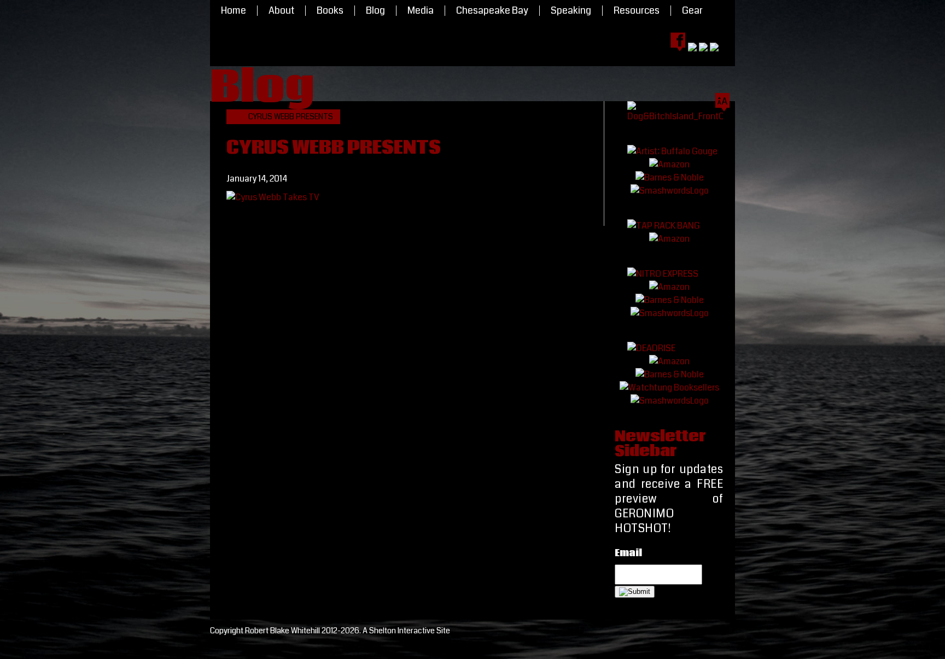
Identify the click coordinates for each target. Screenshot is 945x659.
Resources (637, 10)
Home (233, 10)
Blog (375, 10)
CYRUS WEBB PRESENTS (290, 117)
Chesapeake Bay (492, 10)
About (281, 10)
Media (420, 10)
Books (330, 10)
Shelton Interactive (402, 631)
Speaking (571, 10)
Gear (692, 10)
